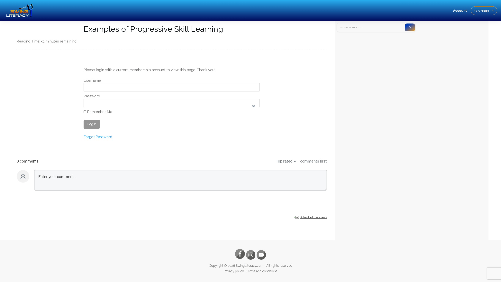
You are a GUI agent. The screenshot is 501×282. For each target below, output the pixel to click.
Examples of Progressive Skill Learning (153, 28)
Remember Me (99, 112)
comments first (313, 161)
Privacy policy (234, 271)
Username (92, 80)
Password (92, 96)
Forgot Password (98, 137)
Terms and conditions (261, 271)
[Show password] (253, 106)
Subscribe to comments (313, 217)
